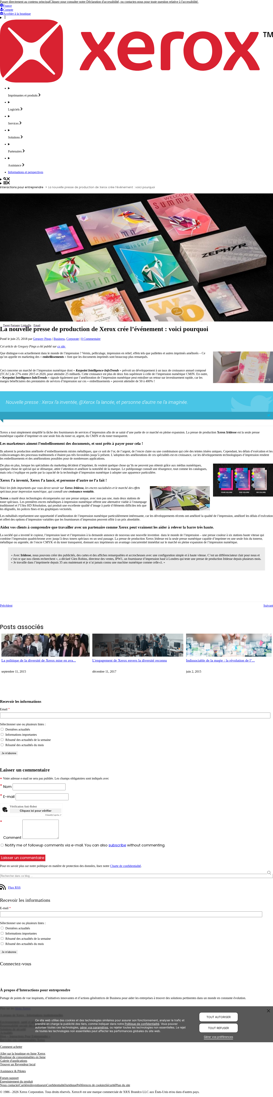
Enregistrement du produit (16, 1081)
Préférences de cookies (91, 1085)
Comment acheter (11, 1046)
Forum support (9, 1078)
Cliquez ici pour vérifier (35, 810)
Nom (8, 786)
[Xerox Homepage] (136, 81)
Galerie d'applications (13, 1060)
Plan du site (123, 1085)
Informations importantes (21, 734)
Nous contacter (9, 1085)
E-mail (9, 796)
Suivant (268, 605)
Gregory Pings (42, 338)
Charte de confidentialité (125, 866)
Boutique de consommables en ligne (23, 1057)
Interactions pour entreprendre (21, 187)
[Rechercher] (136, 179)
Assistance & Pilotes (13, 1071)
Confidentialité (55, 1085)
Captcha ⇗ (53, 815)
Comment (12, 837)
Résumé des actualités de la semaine (28, 740)
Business (59, 338)
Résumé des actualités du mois (24, 745)
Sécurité (110, 1085)
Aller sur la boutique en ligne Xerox (22, 1053)
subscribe (117, 845)
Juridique (71, 1085)
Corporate (72, 338)
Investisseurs (38, 1085)
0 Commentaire (91, 338)
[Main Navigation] (136, 183)
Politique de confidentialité (142, 1023)
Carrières (24, 1085)
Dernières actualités (17, 729)
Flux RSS (14, 887)
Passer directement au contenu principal (25, 1)
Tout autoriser (218, 1017)
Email (5, 709)
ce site (61, 346)
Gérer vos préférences (218, 1036)
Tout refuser (218, 1028)
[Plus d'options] (136, 18)
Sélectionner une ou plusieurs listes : (23, 724)
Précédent (6, 605)
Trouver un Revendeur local (17, 1064)
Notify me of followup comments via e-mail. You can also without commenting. (84, 845)
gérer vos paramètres (94, 1027)
